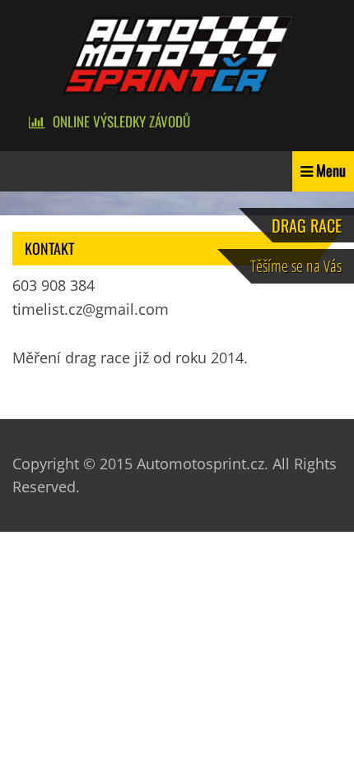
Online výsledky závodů (121, 121)
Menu (331, 170)
